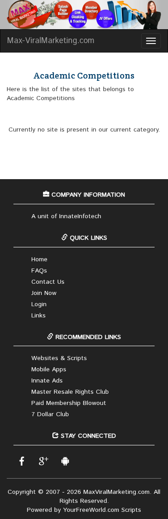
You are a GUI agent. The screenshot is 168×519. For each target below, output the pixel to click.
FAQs (39, 270)
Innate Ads (47, 380)
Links (38, 315)
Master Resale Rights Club (70, 391)
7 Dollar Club (50, 414)
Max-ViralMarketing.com (51, 41)
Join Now (43, 293)
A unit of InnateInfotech (66, 216)
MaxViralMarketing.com (116, 492)
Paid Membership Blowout (68, 403)
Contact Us (48, 281)
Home (39, 259)
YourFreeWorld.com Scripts (102, 510)
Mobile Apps (48, 369)
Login (39, 304)
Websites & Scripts (59, 358)
